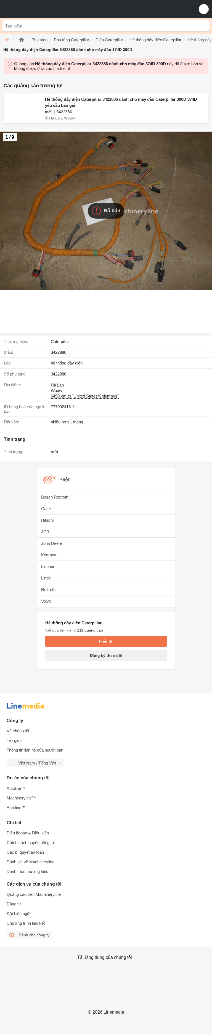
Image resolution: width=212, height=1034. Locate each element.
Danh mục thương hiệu (27, 871)
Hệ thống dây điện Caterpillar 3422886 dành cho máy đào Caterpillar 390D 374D (121, 99)
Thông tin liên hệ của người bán (35, 750)
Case (46, 508)
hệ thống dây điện (67, 363)
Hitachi (47, 520)
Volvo (46, 601)
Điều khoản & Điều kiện (28, 833)
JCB (45, 531)
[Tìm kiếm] (204, 25)
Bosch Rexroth (54, 497)
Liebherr (48, 566)
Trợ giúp (14, 740)
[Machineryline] (21, 39)
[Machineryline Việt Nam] (38, 9)
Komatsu (49, 555)
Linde (46, 578)
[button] (203, 9)
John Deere (51, 543)
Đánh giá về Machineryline (30, 861)
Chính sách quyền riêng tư (30, 842)
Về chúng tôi (18, 730)
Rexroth (48, 589)
